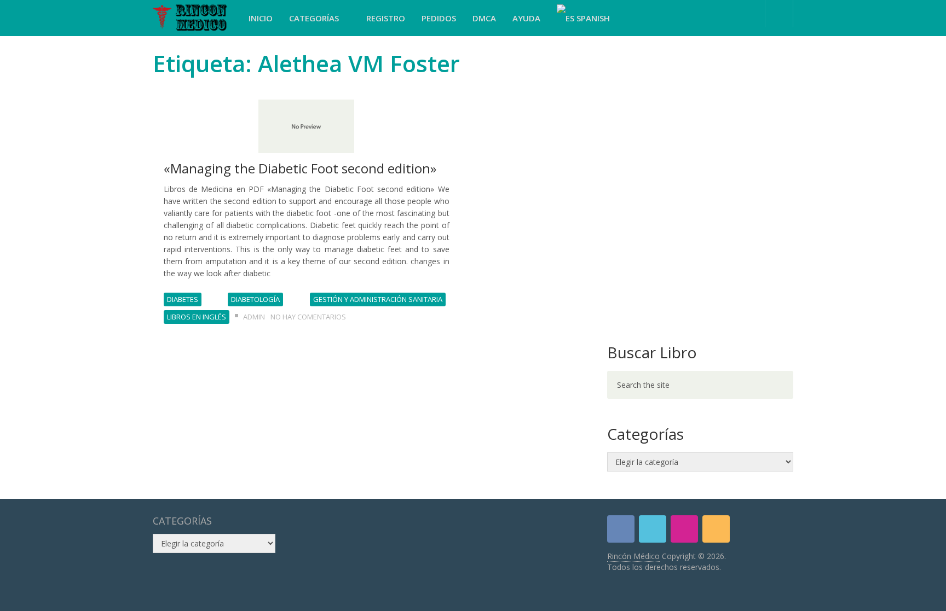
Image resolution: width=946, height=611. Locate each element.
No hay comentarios (308, 317)
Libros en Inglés (196, 317)
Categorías (315, 18)
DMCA (484, 18)
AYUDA (526, 18)
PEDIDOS (439, 18)
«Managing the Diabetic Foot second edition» (300, 168)
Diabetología (255, 299)
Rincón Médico (633, 556)
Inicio (261, 18)
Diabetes (182, 299)
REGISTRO (385, 18)
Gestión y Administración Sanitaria (377, 299)
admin (254, 317)
